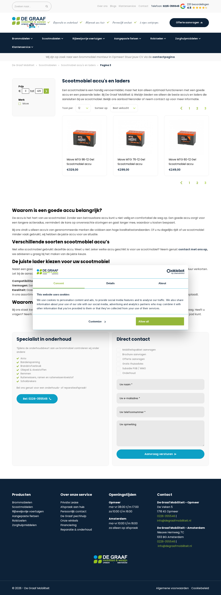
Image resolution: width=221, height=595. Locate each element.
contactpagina (163, 57)
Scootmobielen (51, 38)
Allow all (143, 321)
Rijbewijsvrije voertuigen (87, 38)
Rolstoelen (156, 38)
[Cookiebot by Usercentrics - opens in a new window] (169, 271)
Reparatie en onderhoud (65, 22)
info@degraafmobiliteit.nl (174, 521)
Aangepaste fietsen (126, 38)
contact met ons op (192, 249)
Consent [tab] (59, 283)
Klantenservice (21, 47)
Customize (95, 321)
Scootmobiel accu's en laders (78, 65)
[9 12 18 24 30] (83, 108)
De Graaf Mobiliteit (23, 65)
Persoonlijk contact (122, 22)
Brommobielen (21, 38)
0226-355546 (166, 516)
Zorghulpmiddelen (186, 38)
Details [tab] (110, 283)
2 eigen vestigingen (149, 22)
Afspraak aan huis (94, 22)
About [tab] (162, 283)
